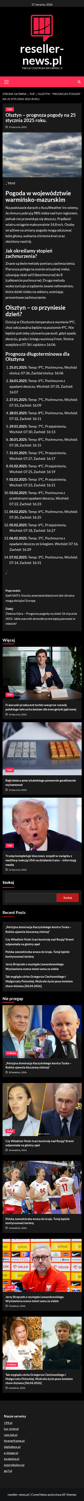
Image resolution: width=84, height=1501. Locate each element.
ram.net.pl (10, 1435)
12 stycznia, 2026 (18, 869)
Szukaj (8, 882)
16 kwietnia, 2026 (18, 1150)
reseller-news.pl (42, 54)
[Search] (79, 81)
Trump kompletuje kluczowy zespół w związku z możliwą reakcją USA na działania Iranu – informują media (40, 860)
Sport (10, 1208)
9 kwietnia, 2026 (17, 1305)
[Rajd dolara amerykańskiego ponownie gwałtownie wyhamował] (42, 748)
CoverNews (39, 1494)
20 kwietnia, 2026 (18, 1072)
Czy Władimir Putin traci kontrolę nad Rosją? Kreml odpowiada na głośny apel (39, 942)
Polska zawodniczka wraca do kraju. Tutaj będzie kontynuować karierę (37, 954)
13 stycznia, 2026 (18, 789)
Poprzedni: (39, 595)
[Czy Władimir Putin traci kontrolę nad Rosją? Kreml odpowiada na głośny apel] (42, 1109)
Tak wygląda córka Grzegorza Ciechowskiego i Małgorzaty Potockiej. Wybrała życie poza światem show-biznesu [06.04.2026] (39, 981)
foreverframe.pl (14, 1440)
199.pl (8, 1423)
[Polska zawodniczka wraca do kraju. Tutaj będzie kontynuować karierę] (42, 1187)
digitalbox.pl (12, 1447)
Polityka (11, 1053)
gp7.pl (8, 1471)
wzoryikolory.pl (14, 1465)
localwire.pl (11, 1459)
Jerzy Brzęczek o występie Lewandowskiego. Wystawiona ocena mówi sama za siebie (34, 966)
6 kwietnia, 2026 (17, 1387)
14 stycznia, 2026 (18, 714)
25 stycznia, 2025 (18, 127)
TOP (9, 109)
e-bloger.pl (11, 1453)
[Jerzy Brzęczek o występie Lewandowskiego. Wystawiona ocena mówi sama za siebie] (42, 1265)
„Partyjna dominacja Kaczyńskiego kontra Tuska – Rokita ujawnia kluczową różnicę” (38, 929)
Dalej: (41, 616)
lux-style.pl (11, 1428)
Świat (10, 1131)
